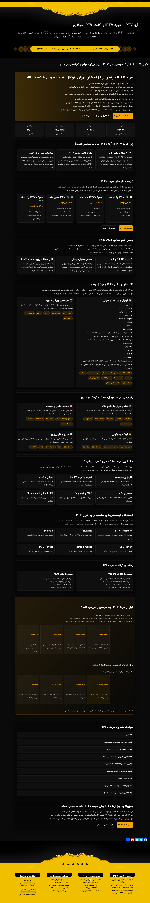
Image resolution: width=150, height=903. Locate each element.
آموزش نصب (102, 54)
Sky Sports (127, 347)
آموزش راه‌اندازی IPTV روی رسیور (122, 890)
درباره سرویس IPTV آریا (59, 891)
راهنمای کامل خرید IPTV (59, 49)
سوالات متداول (85, 116)
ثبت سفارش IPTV (126, 228)
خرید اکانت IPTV (76, 49)
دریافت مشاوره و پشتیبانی (105, 825)
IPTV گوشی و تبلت (91, 888)
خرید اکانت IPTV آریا (27, 885)
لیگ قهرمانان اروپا (125, 311)
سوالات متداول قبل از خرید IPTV (59, 885)
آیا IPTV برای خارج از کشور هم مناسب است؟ (118, 793)
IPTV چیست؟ (127, 735)
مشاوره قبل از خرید (109, 228)
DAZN (129, 350)
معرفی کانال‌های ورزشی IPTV (59, 882)
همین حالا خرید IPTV (125, 825)
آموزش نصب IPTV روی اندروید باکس (122, 885)
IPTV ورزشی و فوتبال (102, 116)
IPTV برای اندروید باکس (90, 882)
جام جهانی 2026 (126, 308)
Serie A (129, 325)
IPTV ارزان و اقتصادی (27, 890)
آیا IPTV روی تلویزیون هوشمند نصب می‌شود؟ (117, 757)
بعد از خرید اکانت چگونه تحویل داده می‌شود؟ (118, 786)
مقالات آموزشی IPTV (107, 49)
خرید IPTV (27, 880)
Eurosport (128, 357)
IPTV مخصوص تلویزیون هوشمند (90, 880)
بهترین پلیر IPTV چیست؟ (124, 778)
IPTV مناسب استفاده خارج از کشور (90, 891)
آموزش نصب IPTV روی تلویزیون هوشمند (122, 881)
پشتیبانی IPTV (71, 54)
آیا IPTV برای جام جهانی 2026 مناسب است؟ (118, 742)
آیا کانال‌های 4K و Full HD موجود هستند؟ (119, 771)
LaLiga (129, 322)
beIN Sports (127, 343)
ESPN (129, 354)
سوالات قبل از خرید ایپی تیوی (53, 54)
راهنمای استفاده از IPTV (27, 894)
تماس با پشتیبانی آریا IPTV (59, 888)
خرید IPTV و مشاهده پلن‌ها (123, 116)
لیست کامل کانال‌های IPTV (59, 880)
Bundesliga (127, 329)
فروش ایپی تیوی (91, 49)
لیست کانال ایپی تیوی (88, 54)
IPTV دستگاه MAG (91, 885)
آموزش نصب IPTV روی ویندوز (122, 893)
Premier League (125, 318)
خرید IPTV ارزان (41, 49)
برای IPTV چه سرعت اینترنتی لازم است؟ (119, 749)
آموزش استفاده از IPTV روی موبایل (122, 887)
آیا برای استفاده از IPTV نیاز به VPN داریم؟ (119, 764)
